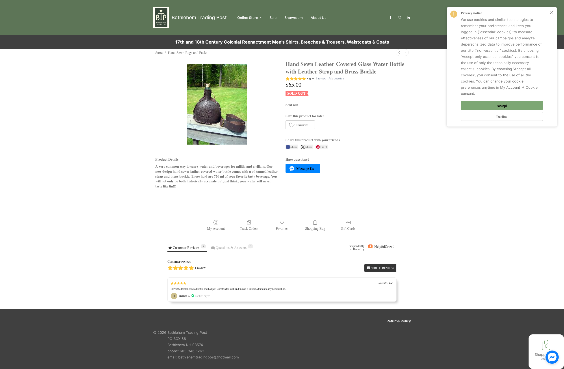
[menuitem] (399, 52)
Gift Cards (348, 228)
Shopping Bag (315, 228)
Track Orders (249, 228)
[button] (300, 124)
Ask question (336, 78)
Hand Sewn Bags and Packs (187, 52)
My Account (216, 228)
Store (159, 52)
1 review (321, 78)
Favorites (282, 228)
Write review (382, 268)
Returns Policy (399, 321)
